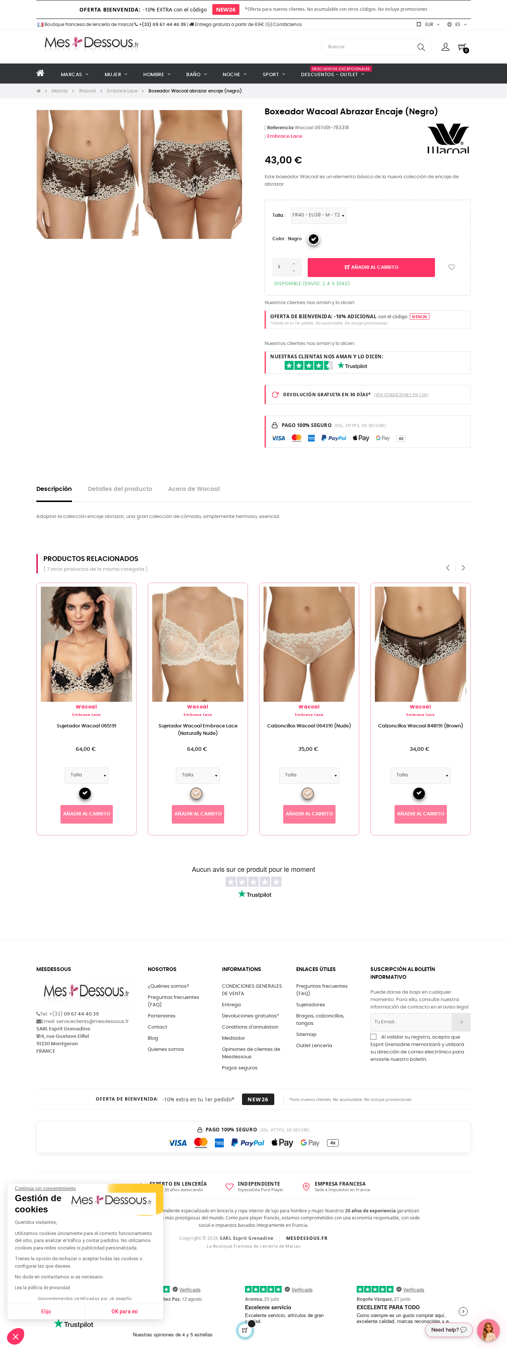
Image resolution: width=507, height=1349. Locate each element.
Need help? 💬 (449, 1329)
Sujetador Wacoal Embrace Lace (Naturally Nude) (198, 730)
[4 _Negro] (314, 239)
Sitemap (306, 1034)
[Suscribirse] (461, 1022)
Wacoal (86, 707)
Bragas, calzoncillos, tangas (320, 1020)
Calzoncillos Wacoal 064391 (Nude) (309, 726)
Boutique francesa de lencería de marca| (88, 24)
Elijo (46, 1311)
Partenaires (162, 1016)
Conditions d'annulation (250, 1027)
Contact (157, 1027)
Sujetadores (310, 1005)
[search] (421, 47)
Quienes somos (166, 1049)
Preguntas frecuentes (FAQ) (173, 1001)
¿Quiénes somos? (168, 986)
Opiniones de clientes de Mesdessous (251, 1053)
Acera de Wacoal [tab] (194, 489)
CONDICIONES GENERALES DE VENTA (252, 990)
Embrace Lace (284, 136)
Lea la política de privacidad (42, 1287)
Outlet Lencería (314, 1045)
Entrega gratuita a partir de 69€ (229, 24)
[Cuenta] (445, 47)
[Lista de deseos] (452, 267)
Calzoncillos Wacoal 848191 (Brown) (420, 726)
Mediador (233, 1038)
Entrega (231, 1005)
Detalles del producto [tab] (120, 489)
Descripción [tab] (54, 489)
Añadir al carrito (374, 267)
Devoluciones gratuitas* (250, 1016)
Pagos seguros (240, 1068)
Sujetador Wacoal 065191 (87, 726)
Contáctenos (287, 24)
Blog (153, 1038)
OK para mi (124, 1311)
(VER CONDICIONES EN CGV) (401, 394)
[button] (15, 1336)
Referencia (280, 128)
